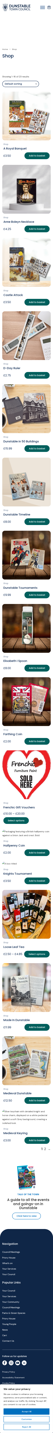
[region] (26, 1408)
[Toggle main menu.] (42, 7)
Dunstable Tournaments (20, 588)
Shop (5, 144)
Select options (16, 820)
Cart (4, 1335)
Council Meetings (11, 1251)
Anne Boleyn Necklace (18, 222)
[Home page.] (16, 7)
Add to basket (37, 155)
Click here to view (27, 1216)
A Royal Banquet (15, 148)
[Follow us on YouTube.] (17, 1362)
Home (5, 49)
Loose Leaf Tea (13, 947)
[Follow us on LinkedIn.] (24, 1362)
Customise (26, 1419)
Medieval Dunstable (17, 1093)
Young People (9, 1324)
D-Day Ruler (11, 368)
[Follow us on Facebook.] (4, 1362)
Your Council (8, 1274)
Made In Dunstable (16, 1020)
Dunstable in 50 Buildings (21, 441)
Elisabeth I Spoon (15, 661)
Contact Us (8, 1340)
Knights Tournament (17, 874)
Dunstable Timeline (16, 515)
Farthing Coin (12, 734)
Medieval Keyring (15, 1133)
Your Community (10, 1301)
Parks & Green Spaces (13, 1313)
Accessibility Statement (13, 1377)
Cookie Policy (8, 1383)
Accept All (26, 1411)
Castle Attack (13, 295)
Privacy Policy (8, 1372)
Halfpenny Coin (14, 846)
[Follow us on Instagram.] (11, 1362)
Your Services (9, 1268)
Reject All (26, 1427)
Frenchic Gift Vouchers (19, 807)
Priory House (8, 1257)
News (5, 1329)
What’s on (7, 1263)
